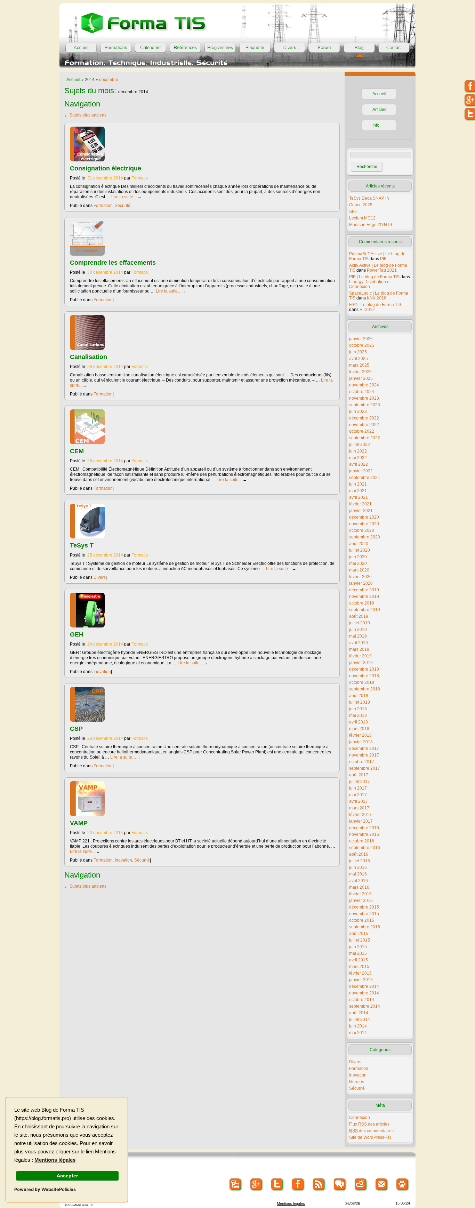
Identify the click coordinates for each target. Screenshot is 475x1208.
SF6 (353, 211)
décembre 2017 (364, 748)
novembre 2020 (364, 523)
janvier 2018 (361, 741)
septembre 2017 (364, 768)
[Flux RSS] (319, 1184)
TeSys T (82, 545)
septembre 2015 (364, 927)
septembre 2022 (364, 437)
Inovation (102, 671)
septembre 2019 (364, 609)
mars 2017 (359, 808)
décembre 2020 (364, 517)
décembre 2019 (364, 589)
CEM (77, 451)
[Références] (185, 47)
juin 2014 (358, 1026)
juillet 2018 (359, 702)
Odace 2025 (360, 204)
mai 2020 (358, 563)
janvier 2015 (361, 979)
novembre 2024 (364, 385)
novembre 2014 (364, 993)
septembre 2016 (364, 847)
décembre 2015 (364, 907)
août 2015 (358, 933)
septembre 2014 (364, 1006)
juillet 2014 (359, 1019)
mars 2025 (359, 365)
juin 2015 (358, 946)
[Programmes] (220, 47)
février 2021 (360, 504)
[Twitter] (277, 1184)
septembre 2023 (364, 404)
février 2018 (360, 735)
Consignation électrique (105, 168)
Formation (103, 205)
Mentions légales (54, 1160)
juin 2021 (358, 484)
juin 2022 (358, 451)
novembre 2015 (364, 913)
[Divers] (289, 47)
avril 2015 (358, 960)
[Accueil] (81, 47)
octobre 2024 (361, 391)
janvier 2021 (361, 510)
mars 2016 (359, 887)
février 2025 (360, 371)
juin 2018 (358, 708)
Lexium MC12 (362, 218)
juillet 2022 (359, 444)
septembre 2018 (364, 689)
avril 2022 (358, 464)
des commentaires (371, 1130)
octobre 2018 (361, 682)
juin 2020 (358, 556)
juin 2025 (358, 352)
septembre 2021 (364, 477)
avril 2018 (358, 722)
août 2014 (358, 1012)
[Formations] (115, 47)
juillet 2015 (359, 940)
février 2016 (360, 893)
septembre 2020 (364, 537)
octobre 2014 (361, 999)
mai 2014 (358, 1032)
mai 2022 (358, 457)
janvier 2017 (361, 821)
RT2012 (367, 309)
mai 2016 (358, 874)
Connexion (359, 1117)
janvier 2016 (361, 900)
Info (375, 125)
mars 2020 (359, 570)
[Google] (256, 1184)
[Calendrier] (150, 47)
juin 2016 (358, 867)
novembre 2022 (364, 424)
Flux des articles (369, 1124)
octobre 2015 (361, 920)
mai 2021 (358, 490)
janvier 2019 (361, 662)
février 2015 (360, 973)
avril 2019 (358, 642)
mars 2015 (359, 966)
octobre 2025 (361, 345)
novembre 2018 (364, 675)
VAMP (79, 822)
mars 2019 (359, 649)
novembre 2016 (364, 834)
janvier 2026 (361, 338)
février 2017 (360, 814)
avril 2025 (358, 358)
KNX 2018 (376, 298)
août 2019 (358, 616)
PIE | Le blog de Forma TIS (374, 276)
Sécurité (122, 205)
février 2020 (360, 576)
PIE (383, 258)
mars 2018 (359, 728)
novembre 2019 (364, 596)
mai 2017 (358, 794)
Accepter (67, 1175)
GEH (76, 634)
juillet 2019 (359, 623)
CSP (76, 728)
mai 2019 (358, 636)
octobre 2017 (361, 761)
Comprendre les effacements (113, 262)
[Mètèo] (361, 1184)
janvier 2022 (361, 471)
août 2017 (358, 775)
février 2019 (360, 656)
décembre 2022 (364, 418)
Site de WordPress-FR (370, 1137)
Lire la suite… (126, 196)
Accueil (73, 79)
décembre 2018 (364, 669)
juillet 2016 (359, 860)
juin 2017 (358, 788)
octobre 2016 (361, 841)
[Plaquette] (255, 47)
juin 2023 (358, 411)
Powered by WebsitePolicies (45, 1189)
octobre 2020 (361, 530)
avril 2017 (358, 801)
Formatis (139, 178)
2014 (90, 79)
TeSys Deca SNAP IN (369, 198)
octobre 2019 (361, 603)
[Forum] (324, 47)
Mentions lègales (291, 1203)
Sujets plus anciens (85, 115)
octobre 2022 (361, 431)
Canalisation (88, 356)
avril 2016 (358, 880)
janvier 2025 (361, 378)
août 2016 (358, 854)
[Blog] (359, 47)
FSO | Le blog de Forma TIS (375, 304)
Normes (356, 1081)
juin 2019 (358, 629)
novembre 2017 (364, 755)
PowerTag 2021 (382, 270)
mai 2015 (358, 953)
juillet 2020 (359, 550)
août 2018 (358, 695)
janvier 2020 (361, 583)
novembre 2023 (364, 398)
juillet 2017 (359, 781)
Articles (379, 109)
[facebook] (298, 1184)
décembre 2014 (364, 986)
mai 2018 (358, 715)
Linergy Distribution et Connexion (370, 284)
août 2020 (358, 543)
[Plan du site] (235, 1184)
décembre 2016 (364, 827)
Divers (100, 577)
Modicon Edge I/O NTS (370, 224)
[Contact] (394, 47)
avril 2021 (358, 497)
